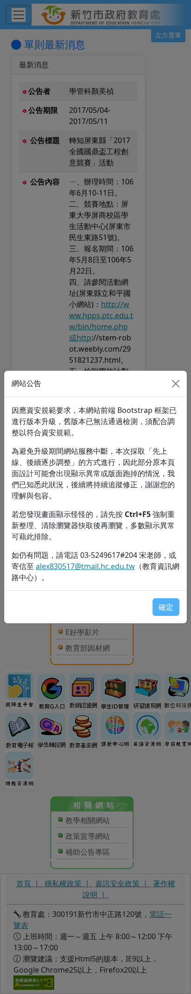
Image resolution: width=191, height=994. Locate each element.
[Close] (175, 383)
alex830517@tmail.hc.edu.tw (85, 566)
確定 (166, 607)
